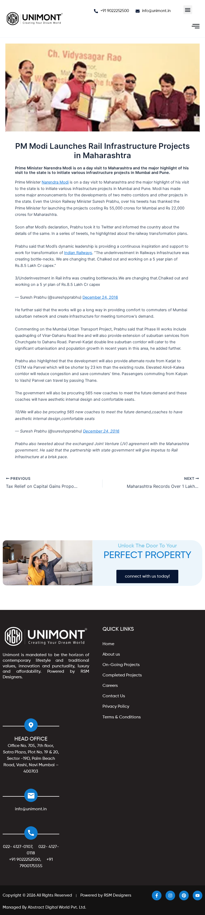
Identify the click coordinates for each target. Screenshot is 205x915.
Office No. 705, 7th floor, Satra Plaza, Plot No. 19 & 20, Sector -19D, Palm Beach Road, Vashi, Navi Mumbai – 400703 (31, 759)
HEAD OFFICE (31, 739)
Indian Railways (78, 252)
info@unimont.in (31, 809)
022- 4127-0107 (17, 847)
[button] (187, 9)
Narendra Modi (55, 182)
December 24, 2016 (100, 297)
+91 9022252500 (24, 860)
